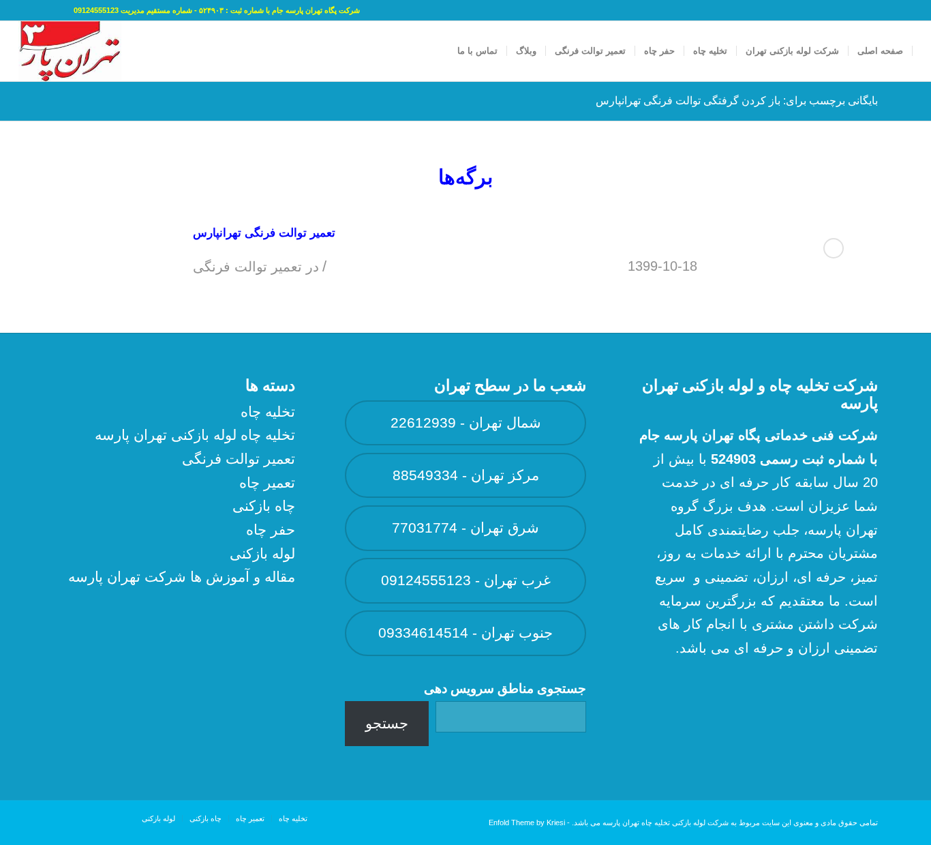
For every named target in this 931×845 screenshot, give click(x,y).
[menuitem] (881, 51)
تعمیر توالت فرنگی (247, 266)
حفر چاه (270, 529)
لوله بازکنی (262, 553)
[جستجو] (435, 51)
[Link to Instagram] (22, 10)
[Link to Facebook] (63, 10)
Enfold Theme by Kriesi (527, 822)
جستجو (386, 723)
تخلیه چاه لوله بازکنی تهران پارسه (195, 435)
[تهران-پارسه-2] (69, 51)
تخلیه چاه (268, 411)
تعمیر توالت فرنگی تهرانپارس (264, 232)
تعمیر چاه (267, 482)
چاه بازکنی (263, 506)
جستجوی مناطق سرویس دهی (505, 688)
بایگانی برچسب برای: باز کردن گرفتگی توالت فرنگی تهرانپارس (737, 100)
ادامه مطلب (833, 248)
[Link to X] (43, 10)
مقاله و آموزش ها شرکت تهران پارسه (181, 576)
